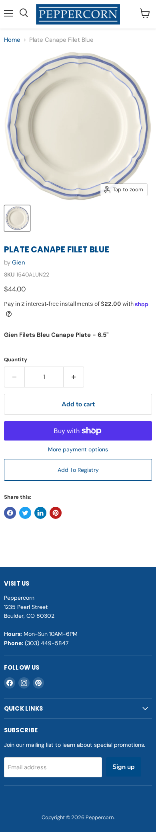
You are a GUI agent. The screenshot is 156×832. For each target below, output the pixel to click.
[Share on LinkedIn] (40, 513)
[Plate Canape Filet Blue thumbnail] (17, 218)
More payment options (78, 449)
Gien (18, 262)
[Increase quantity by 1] (74, 377)
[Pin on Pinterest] (56, 513)
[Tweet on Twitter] (25, 513)
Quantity (15, 360)
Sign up (123, 766)
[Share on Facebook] (10, 513)
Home (12, 40)
